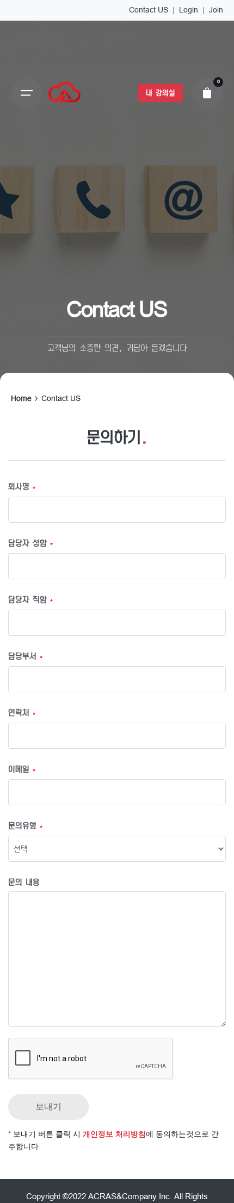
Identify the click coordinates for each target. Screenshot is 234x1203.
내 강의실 (160, 93)
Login (188, 9)
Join (216, 9)
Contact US (148, 9)
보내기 (48, 1106)
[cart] (207, 93)
